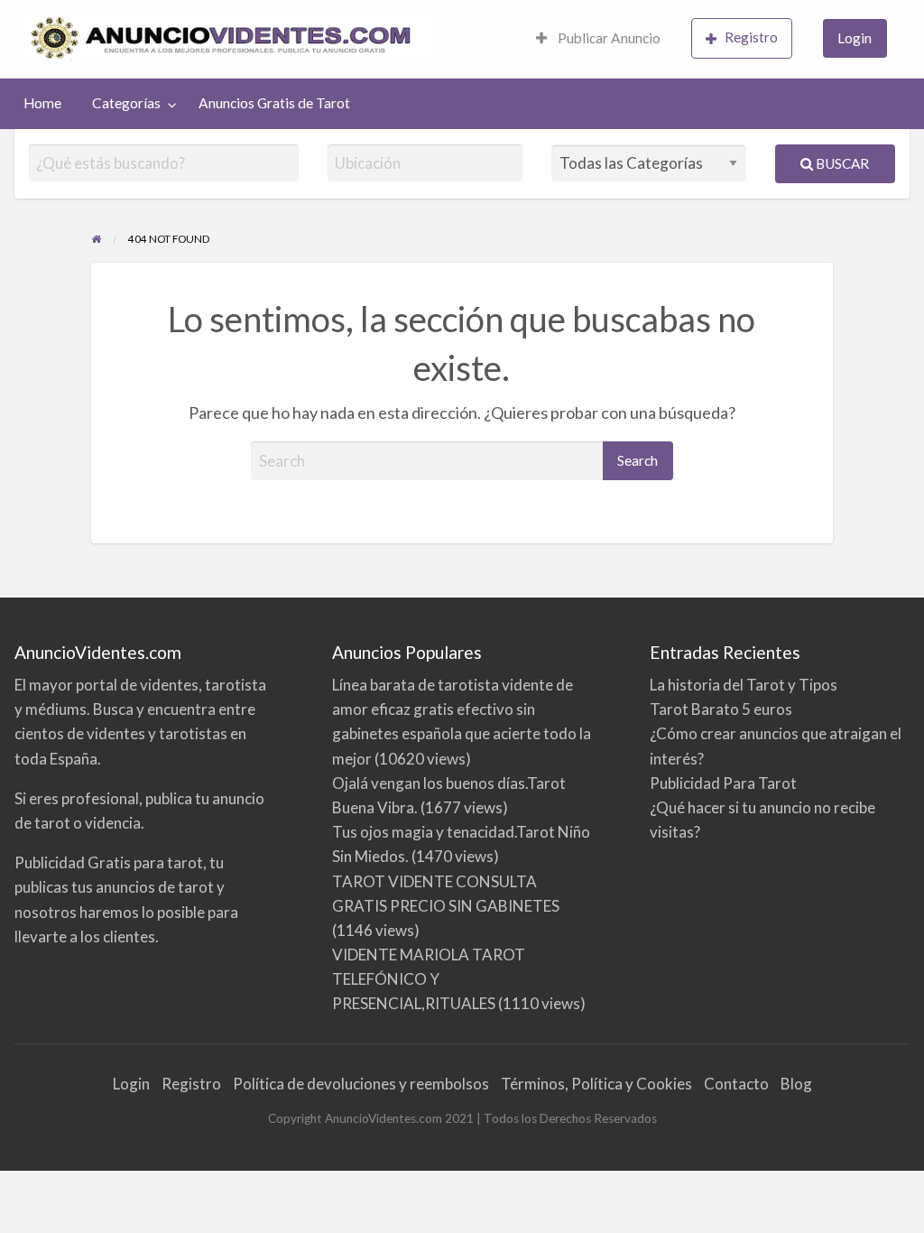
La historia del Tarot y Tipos (743, 684)
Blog (796, 1083)
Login (854, 38)
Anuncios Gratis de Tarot (274, 103)
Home (42, 103)
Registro (751, 37)
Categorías (126, 103)
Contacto (736, 1083)
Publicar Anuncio (608, 38)
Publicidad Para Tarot (723, 783)
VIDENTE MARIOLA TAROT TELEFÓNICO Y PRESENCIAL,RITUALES (428, 979)
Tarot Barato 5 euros (721, 709)
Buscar (841, 163)
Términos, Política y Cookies (596, 1083)
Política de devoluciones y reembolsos (361, 1083)
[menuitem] (598, 39)
